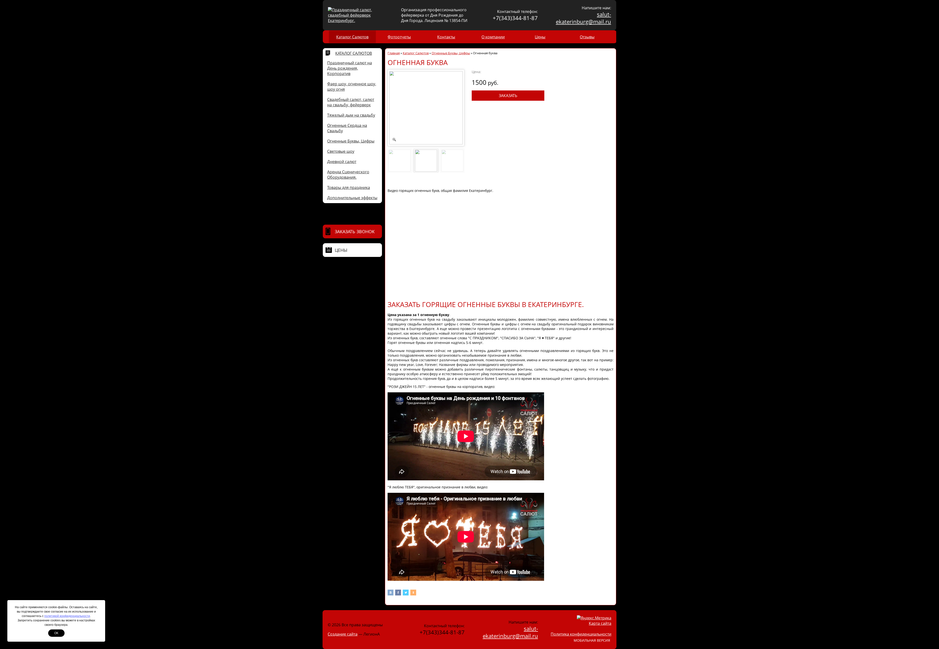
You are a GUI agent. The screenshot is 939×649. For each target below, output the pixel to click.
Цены (540, 37)
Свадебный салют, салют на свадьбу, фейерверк (350, 102)
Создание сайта (343, 634)
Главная (394, 53)
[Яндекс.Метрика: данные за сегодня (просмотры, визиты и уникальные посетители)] (594, 618)
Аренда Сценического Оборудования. (348, 174)
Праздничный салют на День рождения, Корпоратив (349, 68)
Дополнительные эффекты (352, 197)
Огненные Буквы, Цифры (350, 141)
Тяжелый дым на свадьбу (351, 115)
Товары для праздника (348, 187)
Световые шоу (340, 151)
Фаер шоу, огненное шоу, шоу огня (351, 86)
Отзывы (587, 37)
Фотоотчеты (399, 37)
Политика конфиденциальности (581, 634)
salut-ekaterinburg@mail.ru (583, 18)
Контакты (446, 37)
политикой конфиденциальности (67, 616)
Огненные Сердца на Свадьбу (347, 128)
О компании (493, 37)
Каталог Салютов (352, 37)
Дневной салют (341, 161)
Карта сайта (600, 623)
